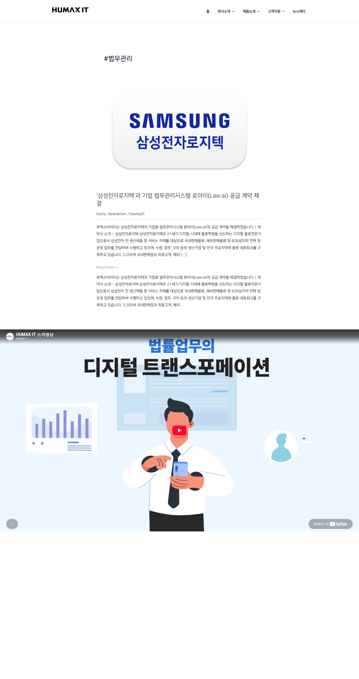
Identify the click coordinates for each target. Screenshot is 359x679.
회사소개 (224, 11)
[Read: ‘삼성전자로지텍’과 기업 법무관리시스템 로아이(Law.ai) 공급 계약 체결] (179, 131)
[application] (232, 11)
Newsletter (117, 214)
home (101, 214)
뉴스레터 (299, 11)
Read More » (107, 268)
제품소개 (249, 11)
